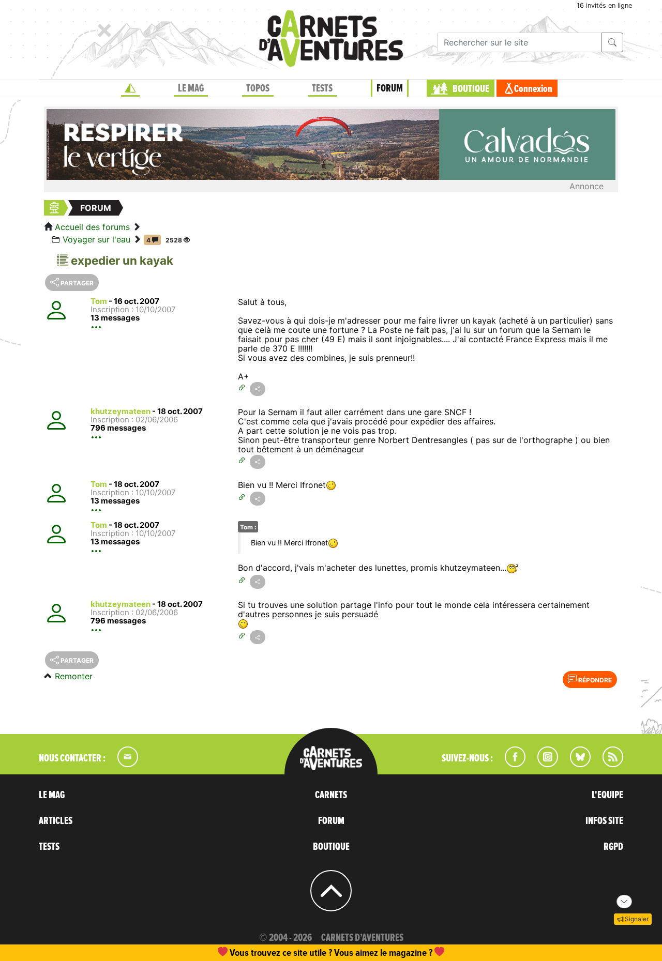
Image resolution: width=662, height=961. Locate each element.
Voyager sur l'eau (96, 239)
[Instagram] (543, 764)
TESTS (322, 88)
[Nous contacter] (122, 764)
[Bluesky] (575, 764)
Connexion (533, 89)
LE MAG (191, 88)
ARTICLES (55, 821)
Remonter (74, 676)
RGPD (613, 847)
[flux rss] (607, 764)
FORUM (390, 88)
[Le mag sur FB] (510, 764)
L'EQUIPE (607, 795)
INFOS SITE (604, 821)
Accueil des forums (92, 227)
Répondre (594, 680)
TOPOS (257, 88)
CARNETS (331, 795)
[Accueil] (130, 88)
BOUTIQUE (471, 89)
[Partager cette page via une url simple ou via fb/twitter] (257, 389)
